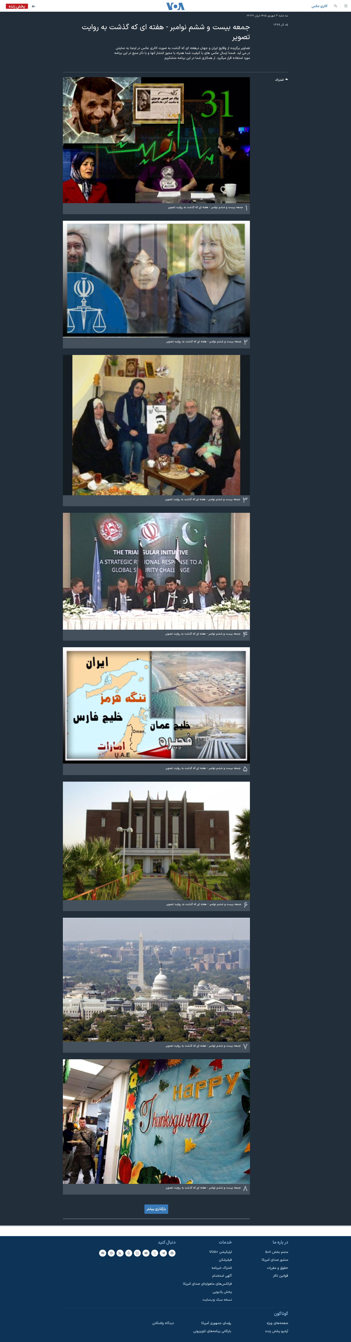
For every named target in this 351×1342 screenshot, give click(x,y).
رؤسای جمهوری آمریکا (216, 1323)
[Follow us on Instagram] (137, 1253)
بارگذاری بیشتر (156, 1209)
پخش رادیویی (222, 1292)
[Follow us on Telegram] (163, 1253)
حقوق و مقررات (277, 1268)
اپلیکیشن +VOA (220, 1252)
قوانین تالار (280, 1276)
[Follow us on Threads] (128, 1253)
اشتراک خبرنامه (222, 1268)
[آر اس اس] (119, 1253)
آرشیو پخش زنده (276, 1331)
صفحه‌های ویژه (277, 1323)
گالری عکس (319, 6)
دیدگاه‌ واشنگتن (163, 1323)
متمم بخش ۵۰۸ (276, 1252)
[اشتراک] (102, 1253)
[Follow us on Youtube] (145, 1253)
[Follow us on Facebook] (172, 1253)
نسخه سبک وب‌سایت (217, 1300)
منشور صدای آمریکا (275, 1260)
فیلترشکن (225, 1260)
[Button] (281, 81)
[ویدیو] (33, 6)
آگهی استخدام (222, 1276)
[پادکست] (111, 1253)
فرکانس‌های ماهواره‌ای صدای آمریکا (207, 1283)
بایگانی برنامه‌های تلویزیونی (212, 1331)
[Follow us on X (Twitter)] (154, 1253)
